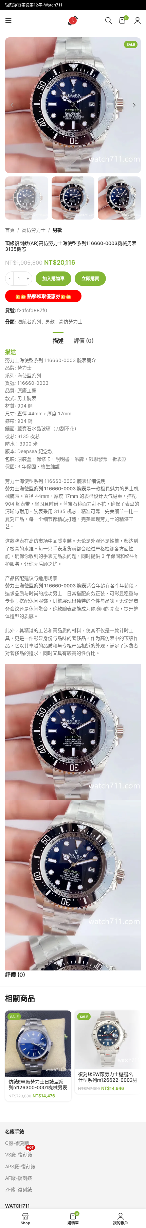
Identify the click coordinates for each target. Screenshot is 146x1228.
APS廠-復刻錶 (20, 1166)
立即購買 (90, 278)
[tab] (58, 340)
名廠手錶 (14, 1131)
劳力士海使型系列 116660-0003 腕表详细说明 (55, 481)
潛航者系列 (29, 321)
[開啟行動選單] (8, 20)
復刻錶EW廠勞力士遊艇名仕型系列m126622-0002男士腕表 (108, 1080)
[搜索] (108, 20)
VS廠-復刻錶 (19, 1153)
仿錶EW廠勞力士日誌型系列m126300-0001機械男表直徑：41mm (37, 1087)
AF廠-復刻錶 (18, 1178)
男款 (57, 230)
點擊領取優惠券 (43, 296)
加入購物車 (53, 278)
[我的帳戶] (137, 20)
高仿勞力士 (33, 230)
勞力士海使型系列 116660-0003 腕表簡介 (50, 360)
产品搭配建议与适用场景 (31, 578)
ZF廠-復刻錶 (18, 1189)
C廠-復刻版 (17, 1143)
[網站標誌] (73, 20)
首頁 (10, 230)
